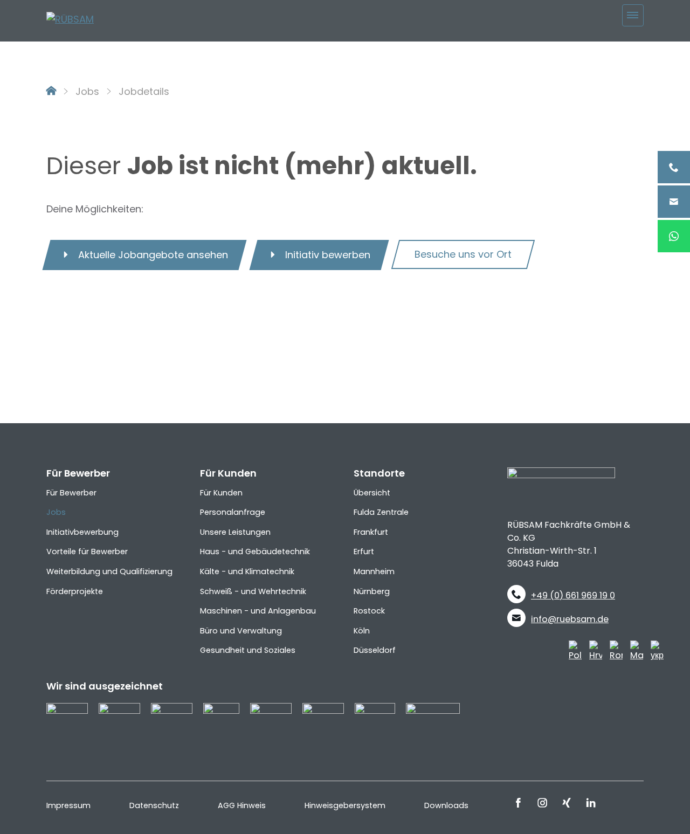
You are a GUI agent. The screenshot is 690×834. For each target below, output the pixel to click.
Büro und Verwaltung (241, 630)
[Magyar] (636, 651)
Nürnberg (372, 591)
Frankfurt (371, 532)
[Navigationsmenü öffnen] (633, 15)
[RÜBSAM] (70, 18)
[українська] (657, 651)
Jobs (87, 91)
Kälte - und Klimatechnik (247, 571)
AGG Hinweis (242, 805)
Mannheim (374, 571)
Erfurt (364, 551)
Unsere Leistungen (235, 532)
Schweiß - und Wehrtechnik (253, 591)
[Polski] (575, 651)
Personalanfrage (232, 512)
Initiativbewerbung (82, 532)
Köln (362, 630)
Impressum (68, 805)
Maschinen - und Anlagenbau (258, 610)
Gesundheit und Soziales (247, 650)
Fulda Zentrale (381, 512)
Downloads (446, 805)
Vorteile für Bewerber (87, 551)
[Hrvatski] (595, 651)
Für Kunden (221, 492)
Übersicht (372, 492)
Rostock (369, 610)
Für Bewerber (71, 492)
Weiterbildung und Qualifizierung (109, 571)
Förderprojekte (74, 591)
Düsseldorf (375, 650)
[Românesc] (616, 651)
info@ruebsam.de (570, 619)
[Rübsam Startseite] (51, 91)
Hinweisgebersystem (345, 805)
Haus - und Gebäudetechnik (255, 551)
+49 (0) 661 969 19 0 (573, 595)
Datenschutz (154, 805)
